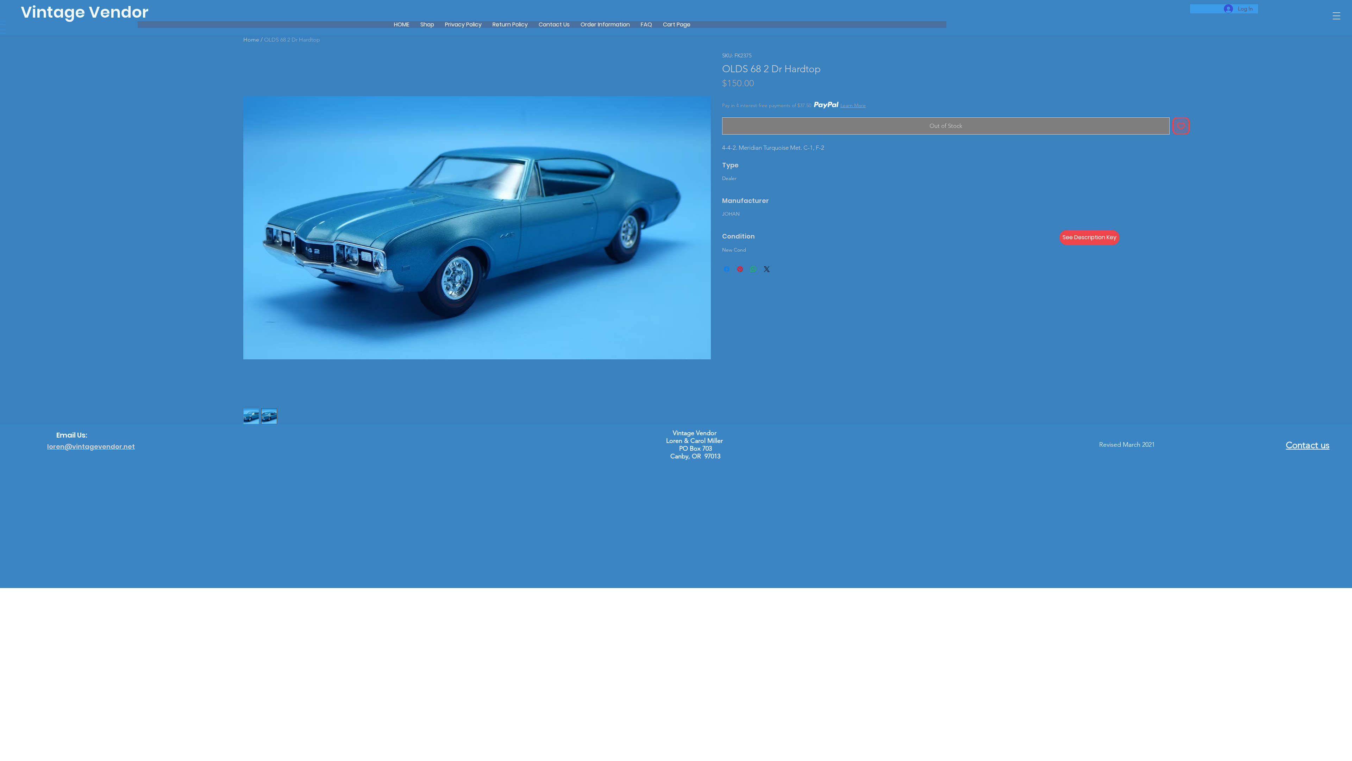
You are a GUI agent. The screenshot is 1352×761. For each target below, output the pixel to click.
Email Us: (71, 435)
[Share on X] (767, 269)
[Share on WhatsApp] (753, 269)
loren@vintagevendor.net (91, 446)
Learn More (853, 105)
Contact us (1307, 445)
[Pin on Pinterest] (740, 269)
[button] (1336, 16)
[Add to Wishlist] (1181, 126)
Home (251, 39)
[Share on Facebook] (726, 269)
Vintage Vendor (85, 12)
